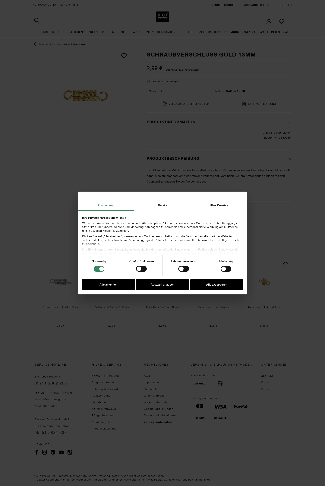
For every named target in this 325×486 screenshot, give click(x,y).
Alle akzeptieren (216, 284)
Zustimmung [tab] (106, 205)
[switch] (141, 269)
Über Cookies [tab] (219, 205)
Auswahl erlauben (162, 284)
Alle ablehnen (108, 284)
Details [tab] (162, 205)
